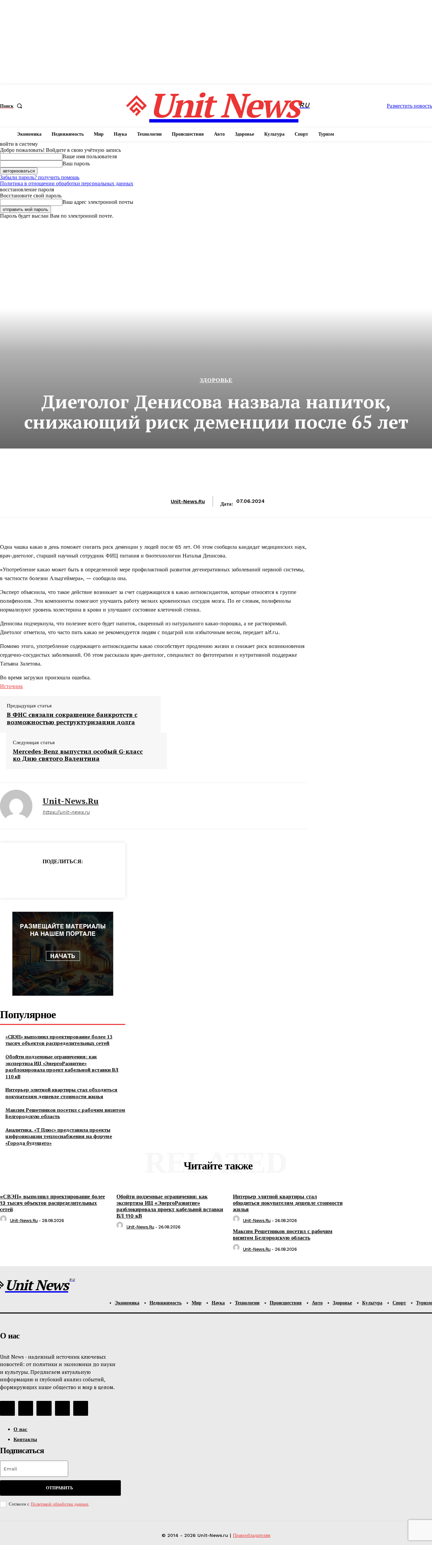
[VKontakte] (43, 1408)
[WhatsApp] (14, 878)
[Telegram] (63, 878)
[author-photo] (4, 1220)
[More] (110, 878)
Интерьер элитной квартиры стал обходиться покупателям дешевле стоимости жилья (61, 1093)
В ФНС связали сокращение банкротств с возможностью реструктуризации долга (72, 718)
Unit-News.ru (188, 501)
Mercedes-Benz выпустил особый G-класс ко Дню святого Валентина (78, 755)
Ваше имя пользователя (89, 156)
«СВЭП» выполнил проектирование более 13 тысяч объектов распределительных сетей (58, 1040)
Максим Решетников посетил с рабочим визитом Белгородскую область (65, 1113)
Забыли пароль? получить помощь (39, 177)
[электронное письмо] (38, 878)
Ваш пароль (76, 163)
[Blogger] (7, 1408)
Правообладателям (251, 1535)
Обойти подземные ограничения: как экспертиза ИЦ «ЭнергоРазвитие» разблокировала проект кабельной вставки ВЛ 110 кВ (61, 1066)
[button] (12, 106)
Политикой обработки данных (60, 1504)
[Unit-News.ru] (16, 806)
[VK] (86, 878)
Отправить (59, 1487)
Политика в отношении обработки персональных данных (66, 183)
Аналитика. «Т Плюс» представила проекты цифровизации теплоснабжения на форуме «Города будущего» (58, 1136)
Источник (11, 686)
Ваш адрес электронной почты (97, 202)
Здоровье (216, 380)
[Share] (25, 1408)
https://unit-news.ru (66, 812)
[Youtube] (80, 1408)
